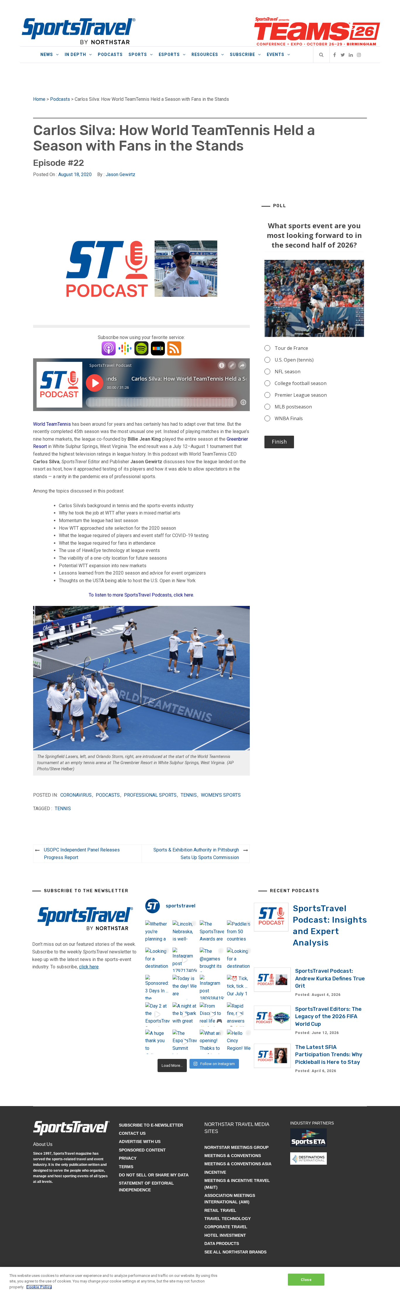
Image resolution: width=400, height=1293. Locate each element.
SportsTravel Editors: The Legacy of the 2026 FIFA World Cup (328, 1016)
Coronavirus (76, 795)
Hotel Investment (225, 1235)
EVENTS (275, 54)
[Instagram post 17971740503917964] (184, 960)
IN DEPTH (75, 54)
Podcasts (110, 54)
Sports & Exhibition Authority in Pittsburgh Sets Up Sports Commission (196, 853)
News (46, 54)
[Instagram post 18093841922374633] (212, 987)
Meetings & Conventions (232, 1155)
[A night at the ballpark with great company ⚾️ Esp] (184, 1014)
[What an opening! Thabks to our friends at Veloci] (212, 1042)
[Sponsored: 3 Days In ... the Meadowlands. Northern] (157, 987)
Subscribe (242, 54)
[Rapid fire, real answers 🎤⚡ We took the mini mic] (239, 1014)
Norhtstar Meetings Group (236, 1147)
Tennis (189, 795)
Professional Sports (150, 795)
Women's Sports (221, 795)
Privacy (127, 1158)
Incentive (215, 1172)
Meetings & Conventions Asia (237, 1163)
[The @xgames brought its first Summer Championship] (212, 960)
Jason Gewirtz (120, 174)
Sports (138, 54)
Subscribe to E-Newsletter (151, 1125)
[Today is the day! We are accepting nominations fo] (184, 987)
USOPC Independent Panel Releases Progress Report (82, 853)
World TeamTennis (52, 424)
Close (306, 1279)
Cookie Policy (39, 1287)
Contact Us (132, 1133)
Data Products (221, 1243)
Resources (205, 54)
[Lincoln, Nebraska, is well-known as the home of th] (184, 932)
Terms (126, 1166)
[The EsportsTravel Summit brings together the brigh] (184, 1042)
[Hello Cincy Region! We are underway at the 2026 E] (239, 1042)
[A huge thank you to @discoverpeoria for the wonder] (157, 1042)
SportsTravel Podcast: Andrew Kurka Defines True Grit (330, 978)
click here (89, 967)
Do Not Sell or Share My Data (154, 1175)
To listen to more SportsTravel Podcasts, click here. (141, 595)
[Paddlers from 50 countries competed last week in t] (239, 932)
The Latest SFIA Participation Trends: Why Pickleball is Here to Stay (328, 1054)
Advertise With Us (139, 1141)
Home (39, 99)
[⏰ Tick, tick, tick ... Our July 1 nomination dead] (239, 987)
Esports (169, 54)
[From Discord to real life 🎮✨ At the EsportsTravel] (212, 1014)
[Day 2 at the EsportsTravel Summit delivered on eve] (157, 1014)
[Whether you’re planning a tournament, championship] (157, 932)
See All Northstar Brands (235, 1252)
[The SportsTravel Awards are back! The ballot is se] (212, 932)
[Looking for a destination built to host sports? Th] (157, 960)
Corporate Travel (225, 1226)
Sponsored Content (142, 1150)
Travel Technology (227, 1218)
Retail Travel (220, 1210)
